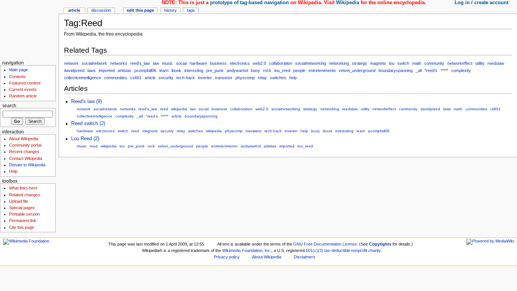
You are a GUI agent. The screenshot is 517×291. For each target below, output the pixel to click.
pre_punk (215, 70)
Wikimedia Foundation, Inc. (246, 250)
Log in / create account (481, 2)
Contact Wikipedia (25, 158)
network (71, 63)
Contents (17, 76)
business (218, 63)
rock (267, 70)
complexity (461, 70)
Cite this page (21, 227)
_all (419, 70)
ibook (176, 70)
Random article (23, 96)
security (166, 77)
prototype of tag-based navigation (249, 2)
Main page (18, 69)
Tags (191, 10)
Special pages (22, 207)
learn (163, 70)
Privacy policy (227, 257)
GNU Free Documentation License (325, 244)
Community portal (25, 145)
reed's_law (140, 63)
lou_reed (282, 70)
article (150, 77)
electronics (240, 63)
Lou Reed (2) (85, 138)
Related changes (24, 194)
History (170, 10)
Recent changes (24, 151)
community (434, 63)
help (293, 77)
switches (278, 77)
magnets (378, 63)
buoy (255, 70)
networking (339, 63)
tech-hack (185, 77)
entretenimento (322, 70)
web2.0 (259, 63)
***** (444, 70)
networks (118, 63)
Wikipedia (347, 2)
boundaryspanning (395, 70)
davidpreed (74, 70)
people (299, 70)
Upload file (18, 201)
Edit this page (140, 10)
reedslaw (495, 63)
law (156, 63)
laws (91, 70)
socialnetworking (310, 63)
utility (479, 63)
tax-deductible (337, 250)
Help (13, 171)
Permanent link (22, 220)
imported (107, 70)
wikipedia (179, 109)
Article (74, 10)
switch (403, 63)
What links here (23, 188)
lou (391, 63)
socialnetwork (94, 63)
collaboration (280, 63)
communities (115, 77)
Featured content (24, 83)
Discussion (101, 10)
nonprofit (359, 250)
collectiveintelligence (82, 77)
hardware (198, 63)
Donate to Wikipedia (27, 165)
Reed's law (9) (86, 101)
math (416, 63)
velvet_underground (357, 70)
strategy (359, 63)
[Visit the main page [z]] (29, 29)
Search (9, 105)
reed (164, 109)
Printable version (24, 214)
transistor (223, 77)
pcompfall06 (145, 70)
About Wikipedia (23, 138)
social (181, 63)
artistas (124, 70)
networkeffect (459, 63)
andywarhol (237, 70)
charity (374, 250)
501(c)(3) (314, 250)
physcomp (245, 77)
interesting (193, 70)
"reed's (431, 70)
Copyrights (380, 244)
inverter (205, 77)
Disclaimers (304, 257)
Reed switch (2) (88, 123)
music (167, 63)
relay (262, 77)
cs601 (136, 77)
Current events (23, 89)
